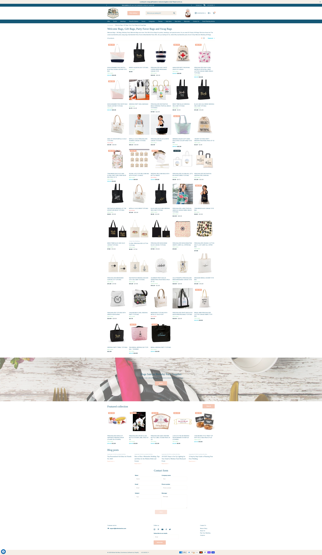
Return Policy (203, 528)
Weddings (123, 21)
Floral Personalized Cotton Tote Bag (138, 244)
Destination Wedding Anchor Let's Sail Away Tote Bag (138, 278)
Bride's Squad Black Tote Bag (138, 67)
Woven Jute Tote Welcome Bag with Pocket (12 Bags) (139, 174)
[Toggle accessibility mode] (204, 5)
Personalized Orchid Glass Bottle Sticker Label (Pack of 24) (138, 437)
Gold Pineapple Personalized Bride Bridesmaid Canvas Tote (182, 278)
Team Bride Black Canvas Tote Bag (204, 209)
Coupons (202, 535)
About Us (202, 530)
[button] (106, 5)
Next (178, 5)
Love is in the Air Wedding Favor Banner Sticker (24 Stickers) (181, 437)
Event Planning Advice (208, 21)
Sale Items (168, 21)
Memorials (187, 21)
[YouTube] (162, 529)
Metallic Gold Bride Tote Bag (138, 208)
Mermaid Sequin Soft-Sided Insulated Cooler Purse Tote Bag (182, 140)
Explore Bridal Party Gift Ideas (161, 383)
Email (137, 484)
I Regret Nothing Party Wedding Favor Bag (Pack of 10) (204, 139)
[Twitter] (170, 529)
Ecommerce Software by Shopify (130, 552)
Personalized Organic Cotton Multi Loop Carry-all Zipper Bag (204, 244)
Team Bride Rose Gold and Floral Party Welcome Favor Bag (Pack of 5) (116, 175)
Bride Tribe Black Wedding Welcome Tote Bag (181, 105)
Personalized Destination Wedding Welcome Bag (202, 174)
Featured (210, 38)
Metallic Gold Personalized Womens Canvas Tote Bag (138, 139)
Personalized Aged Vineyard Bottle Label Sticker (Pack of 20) (160, 437)
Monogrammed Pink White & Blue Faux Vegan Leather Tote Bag (117, 69)
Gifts (108, 21)
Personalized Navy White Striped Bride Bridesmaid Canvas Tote (159, 69)
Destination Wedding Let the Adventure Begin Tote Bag (116, 209)
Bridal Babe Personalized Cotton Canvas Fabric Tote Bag (203, 314)
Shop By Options (133, 21)
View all (208, 406)
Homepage (110, 25)
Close (320, 2)
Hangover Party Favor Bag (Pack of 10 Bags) (181, 68)
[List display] (204, 38)
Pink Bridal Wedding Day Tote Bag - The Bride (138, 348)
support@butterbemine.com (118, 528)
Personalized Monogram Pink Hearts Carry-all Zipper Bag (182, 244)
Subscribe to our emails (160, 533)
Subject (137, 493)
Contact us (199, 5)
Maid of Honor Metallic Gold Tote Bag (116, 139)
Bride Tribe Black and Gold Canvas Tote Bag (116, 244)
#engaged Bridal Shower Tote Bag (204, 278)
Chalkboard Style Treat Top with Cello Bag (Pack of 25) (203, 436)
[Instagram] (154, 529)
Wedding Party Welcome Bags (138, 104)
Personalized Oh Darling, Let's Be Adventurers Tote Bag (183, 174)
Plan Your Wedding (205, 533)
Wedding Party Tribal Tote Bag (117, 347)
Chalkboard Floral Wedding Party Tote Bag (138, 313)
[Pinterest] (158, 529)
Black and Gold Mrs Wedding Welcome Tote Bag (160, 209)
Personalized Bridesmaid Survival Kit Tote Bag (115, 278)
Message (165, 493)
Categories (152, 21)
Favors (143, 21)
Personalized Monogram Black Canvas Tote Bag (159, 244)
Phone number (166, 484)
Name (137, 475)
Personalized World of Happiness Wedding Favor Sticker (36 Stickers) (115, 437)
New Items (178, 21)
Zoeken (174, 13)
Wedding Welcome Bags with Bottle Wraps (160, 174)
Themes (160, 21)
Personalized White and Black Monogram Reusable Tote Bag (182, 313)
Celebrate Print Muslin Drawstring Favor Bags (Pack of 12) (160, 279)
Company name (166, 475)
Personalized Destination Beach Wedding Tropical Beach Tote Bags (161, 105)
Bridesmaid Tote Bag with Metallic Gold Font (159, 313)
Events (115, 21)
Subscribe (160, 542)
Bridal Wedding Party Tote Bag (161, 347)
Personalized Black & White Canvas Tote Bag (160, 139)
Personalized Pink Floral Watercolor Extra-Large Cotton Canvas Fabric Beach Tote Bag (203, 70)
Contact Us (196, 21)
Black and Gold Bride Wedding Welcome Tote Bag (204, 105)
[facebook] (166, 529)
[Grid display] (201, 38)
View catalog (133, 13)
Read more (110, 461)
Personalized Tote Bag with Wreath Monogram (116, 313)
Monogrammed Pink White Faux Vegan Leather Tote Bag (117, 105)
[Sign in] (209, 13)
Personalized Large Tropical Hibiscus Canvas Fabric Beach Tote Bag (182, 210)
